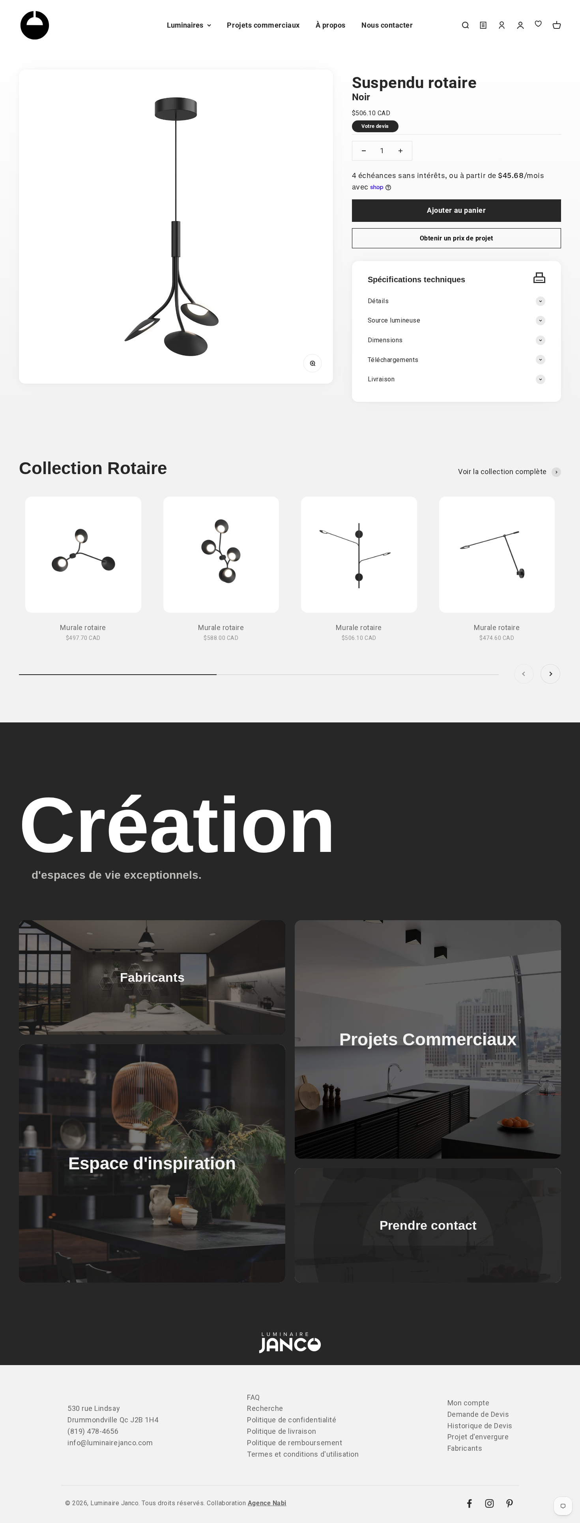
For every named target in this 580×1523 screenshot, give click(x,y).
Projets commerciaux (263, 25)
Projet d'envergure (478, 1437)
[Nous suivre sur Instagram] (489, 1503)
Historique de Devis (480, 1426)
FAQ (253, 1397)
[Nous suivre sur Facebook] (469, 1503)
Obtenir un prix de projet (456, 238)
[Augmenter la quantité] (400, 150)
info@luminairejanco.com (110, 1443)
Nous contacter (387, 25)
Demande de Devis (478, 1414)
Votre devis (375, 126)
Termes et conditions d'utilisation (303, 1454)
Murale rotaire (83, 627)
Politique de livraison (281, 1431)
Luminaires (185, 25)
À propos (331, 25)
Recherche (265, 1408)
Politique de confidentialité (291, 1420)
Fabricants (464, 1448)
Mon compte (468, 1403)
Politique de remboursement (294, 1443)
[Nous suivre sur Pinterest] (509, 1503)
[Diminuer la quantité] (363, 150)
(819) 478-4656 (93, 1431)
